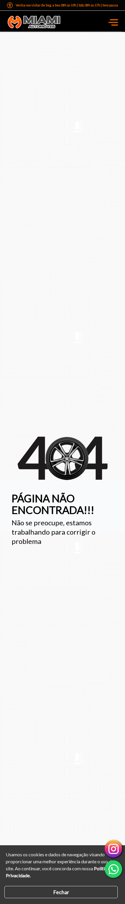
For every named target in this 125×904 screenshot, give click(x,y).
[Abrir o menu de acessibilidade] (10, 5)
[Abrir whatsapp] (113, 869)
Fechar (61, 892)
